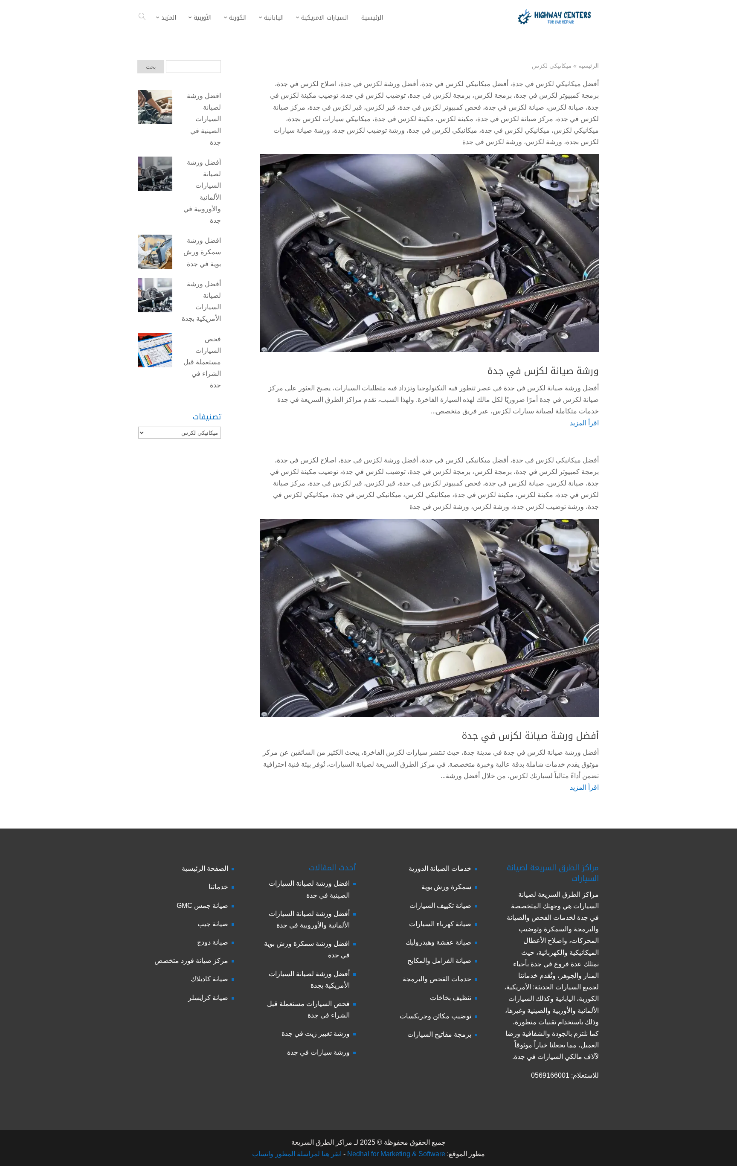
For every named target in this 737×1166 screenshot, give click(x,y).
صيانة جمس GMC (202, 905)
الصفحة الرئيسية (205, 868)
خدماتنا (218, 886)
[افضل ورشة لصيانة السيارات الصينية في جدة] (155, 109)
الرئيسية (588, 65)
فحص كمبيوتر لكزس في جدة (440, 107)
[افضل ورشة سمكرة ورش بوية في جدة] (155, 253)
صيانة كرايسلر (208, 997)
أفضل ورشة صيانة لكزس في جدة (530, 736)
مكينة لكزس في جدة (404, 118)
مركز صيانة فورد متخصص (191, 960)
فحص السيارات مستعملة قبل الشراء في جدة (202, 362)
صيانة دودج (212, 942)
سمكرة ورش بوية (446, 886)
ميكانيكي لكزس (576, 130)
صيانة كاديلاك (209, 979)
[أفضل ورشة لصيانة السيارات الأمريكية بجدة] (155, 297)
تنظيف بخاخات (450, 997)
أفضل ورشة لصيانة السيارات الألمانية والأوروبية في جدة (202, 191)
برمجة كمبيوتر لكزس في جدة (557, 95)
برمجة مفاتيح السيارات (439, 1034)
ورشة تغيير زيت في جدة (315, 1033)
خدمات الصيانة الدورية (440, 868)
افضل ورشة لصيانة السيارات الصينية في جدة (204, 119)
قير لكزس (380, 107)
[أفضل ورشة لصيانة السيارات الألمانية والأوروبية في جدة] (155, 175)
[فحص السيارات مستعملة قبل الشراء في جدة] (155, 352)
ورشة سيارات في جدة (318, 1052)
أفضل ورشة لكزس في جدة (379, 83)
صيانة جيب (212, 924)
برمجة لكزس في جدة (439, 95)
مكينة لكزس (455, 118)
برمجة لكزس (493, 95)
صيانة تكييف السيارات (440, 905)
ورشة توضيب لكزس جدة (369, 130)
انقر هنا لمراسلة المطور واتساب (297, 1153)
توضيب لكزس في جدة (374, 95)
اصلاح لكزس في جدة (307, 83)
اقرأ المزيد (584, 423)
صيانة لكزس (566, 107)
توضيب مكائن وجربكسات (435, 1016)
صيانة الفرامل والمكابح (439, 960)
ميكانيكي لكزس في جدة (515, 130)
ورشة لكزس (544, 141)
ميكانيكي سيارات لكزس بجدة (329, 118)
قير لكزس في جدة (335, 107)
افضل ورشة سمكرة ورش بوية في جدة (202, 252)
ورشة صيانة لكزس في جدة (543, 371)
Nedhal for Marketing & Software (395, 1153)
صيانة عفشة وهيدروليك (438, 942)
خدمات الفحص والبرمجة (437, 979)
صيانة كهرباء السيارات (440, 924)
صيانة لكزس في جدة (514, 107)
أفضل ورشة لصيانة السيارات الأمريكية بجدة (201, 301)
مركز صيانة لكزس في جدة (515, 118)
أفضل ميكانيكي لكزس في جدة (555, 83)
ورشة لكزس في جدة (492, 141)
